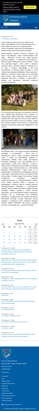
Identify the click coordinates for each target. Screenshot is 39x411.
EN (6, 27)
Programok (5, 388)
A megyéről (5, 376)
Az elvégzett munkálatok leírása (10, 315)
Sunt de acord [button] (30, 7)
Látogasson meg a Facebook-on (12, 404)
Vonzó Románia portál (7, 309)
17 (4, 239)
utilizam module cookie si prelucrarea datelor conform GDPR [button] (12, 9)
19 (14, 239)
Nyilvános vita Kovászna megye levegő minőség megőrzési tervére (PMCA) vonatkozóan (19, 271)
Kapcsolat (6, 372)
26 (14, 242)
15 (30, 236)
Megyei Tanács (6, 381)
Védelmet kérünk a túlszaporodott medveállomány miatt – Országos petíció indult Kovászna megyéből (18, 335)
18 (9, 239)
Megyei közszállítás (7, 393)
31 (4, 246)
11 (9, 236)
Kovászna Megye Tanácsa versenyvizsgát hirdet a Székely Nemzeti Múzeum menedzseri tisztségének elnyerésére (18, 288)
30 (35, 242)
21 (25, 239)
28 (25, 242)
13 (20, 236)
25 (9, 242)
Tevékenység (5, 390)
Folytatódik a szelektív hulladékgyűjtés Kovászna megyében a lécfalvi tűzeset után (19, 279)
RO (2, 27)
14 (25, 236)
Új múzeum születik (7, 328)
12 (14, 236)
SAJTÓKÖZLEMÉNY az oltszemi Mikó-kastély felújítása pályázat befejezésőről (18, 302)
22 (30, 239)
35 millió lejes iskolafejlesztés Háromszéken (14, 322)
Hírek (8, 30)
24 (4, 242)
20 (20, 239)
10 (4, 236)
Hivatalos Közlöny (7, 400)
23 (35, 239)
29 (30, 242)
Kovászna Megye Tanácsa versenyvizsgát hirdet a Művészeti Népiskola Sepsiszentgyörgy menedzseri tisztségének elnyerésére (16, 252)
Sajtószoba (5, 386)
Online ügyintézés (7, 398)
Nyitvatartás (5, 295)
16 (35, 236)
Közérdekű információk (8, 383)
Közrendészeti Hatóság (8, 395)
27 (20, 242)
